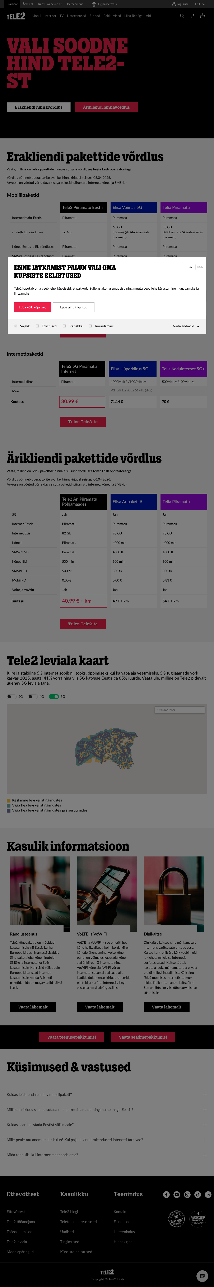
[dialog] (107, 295)
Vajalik (24, 326)
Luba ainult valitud (73, 307)
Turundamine (104, 326)
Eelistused (49, 326)
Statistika (75, 326)
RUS (200, 267)
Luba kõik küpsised (33, 307)
